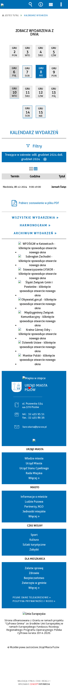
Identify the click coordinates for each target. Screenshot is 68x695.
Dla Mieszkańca (35, 558)
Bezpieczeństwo (34, 578)
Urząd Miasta (34, 449)
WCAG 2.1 (44, 670)
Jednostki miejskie (34, 511)
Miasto (34, 487)
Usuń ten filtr (45, 159)
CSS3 (34, 671)
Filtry (37, 146)
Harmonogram (33, 225)
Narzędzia (40, 4)
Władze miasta (34, 458)
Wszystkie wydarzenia (33, 217)
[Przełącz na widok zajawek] (31, 169)
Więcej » (34, 478)
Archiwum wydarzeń (33, 233)
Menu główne (51, 4)
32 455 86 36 (36, 417)
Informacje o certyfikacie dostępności (34, 658)
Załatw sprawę (34, 568)
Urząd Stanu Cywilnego (34, 468)
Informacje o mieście (34, 496)
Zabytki (34, 549)
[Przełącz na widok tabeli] (35, 169)
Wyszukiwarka (30, 4)
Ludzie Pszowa (34, 501)
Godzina (35, 176)
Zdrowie (34, 573)
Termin (15, 176)
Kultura (34, 539)
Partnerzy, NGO (34, 506)
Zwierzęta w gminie (34, 583)
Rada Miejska (34, 473)
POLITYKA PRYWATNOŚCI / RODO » (34, 601)
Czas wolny (35, 525)
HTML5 (28, 671)
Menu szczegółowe (61, 4)
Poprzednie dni (6, 29)
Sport (34, 534)
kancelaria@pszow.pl (35, 426)
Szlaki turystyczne (34, 544)
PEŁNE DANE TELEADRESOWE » (32, 597)
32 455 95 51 (36, 414)
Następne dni (63, 29)
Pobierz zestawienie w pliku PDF (39, 203)
